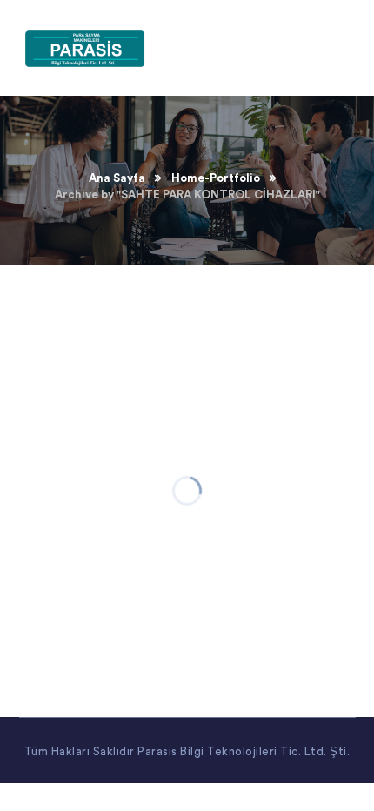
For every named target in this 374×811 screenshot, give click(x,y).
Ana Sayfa (117, 178)
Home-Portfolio (215, 178)
